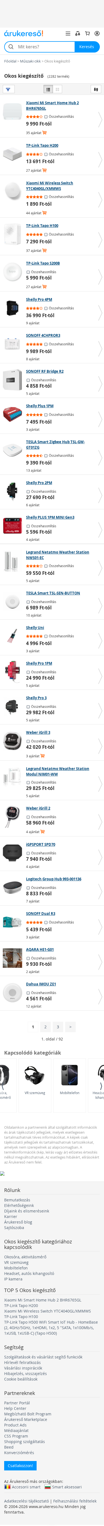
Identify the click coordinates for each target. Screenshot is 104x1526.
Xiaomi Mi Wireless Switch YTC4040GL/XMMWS (47, 1311)
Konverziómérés (19, 1452)
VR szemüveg (35, 1093)
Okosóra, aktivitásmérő (25, 1256)
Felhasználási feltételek (75, 1501)
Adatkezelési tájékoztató (26, 1501)
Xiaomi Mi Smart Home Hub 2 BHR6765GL (42, 1300)
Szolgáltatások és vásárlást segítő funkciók (43, 1357)
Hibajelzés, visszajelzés (25, 1373)
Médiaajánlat (16, 1430)
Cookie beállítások (20, 1379)
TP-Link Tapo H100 (21, 1316)
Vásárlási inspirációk (23, 1368)
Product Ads (15, 1425)
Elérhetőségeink (19, 1205)
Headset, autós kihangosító (29, 1273)
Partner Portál (17, 1402)
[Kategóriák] (68, 33)
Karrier (10, 1216)
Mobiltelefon (69, 1093)
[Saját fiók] (97, 33)
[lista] (48, 89)
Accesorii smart (26, 1486)
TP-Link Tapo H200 (21, 1305)
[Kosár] (87, 33)
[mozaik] (57, 89)
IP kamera (13, 1279)
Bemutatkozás (17, 1199)
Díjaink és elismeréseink (26, 1211)
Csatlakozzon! (20, 1465)
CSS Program (16, 1436)
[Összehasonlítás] (77, 33)
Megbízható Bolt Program (27, 1414)
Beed (9, 1447)
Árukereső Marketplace (25, 1419)
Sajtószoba (14, 1227)
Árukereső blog (18, 1222)
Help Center (15, 1408)
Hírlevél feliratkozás (22, 1362)
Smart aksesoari (67, 1486)
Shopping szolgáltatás (24, 1441)
